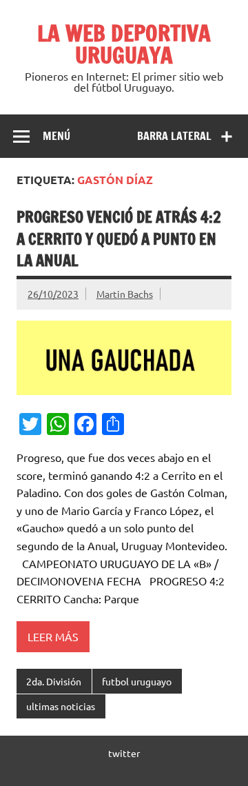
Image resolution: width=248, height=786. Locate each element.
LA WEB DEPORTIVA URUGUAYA (124, 44)
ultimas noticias (60, 706)
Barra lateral (174, 135)
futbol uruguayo (137, 681)
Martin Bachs (124, 294)
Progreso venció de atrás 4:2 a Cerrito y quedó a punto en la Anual (119, 238)
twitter (124, 753)
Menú (56, 135)
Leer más (53, 636)
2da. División (53, 681)
